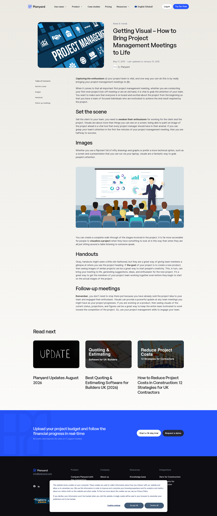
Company (105, 470)
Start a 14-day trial (149, 433)
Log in (167, 6)
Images (38, 92)
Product (76, 6)
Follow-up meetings (42, 103)
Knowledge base (138, 477)
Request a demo (173, 433)
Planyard (125, 67)
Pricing (108, 6)
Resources (122, 6)
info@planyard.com (42, 474)
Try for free (181, 6)
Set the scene (40, 86)
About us (104, 477)
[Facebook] (34, 486)
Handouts (39, 97)
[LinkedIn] (39, 486)
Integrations (165, 470)
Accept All (134, 505)
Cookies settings (113, 505)
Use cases (59, 6)
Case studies (94, 6)
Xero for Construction (169, 477)
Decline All (154, 505)
